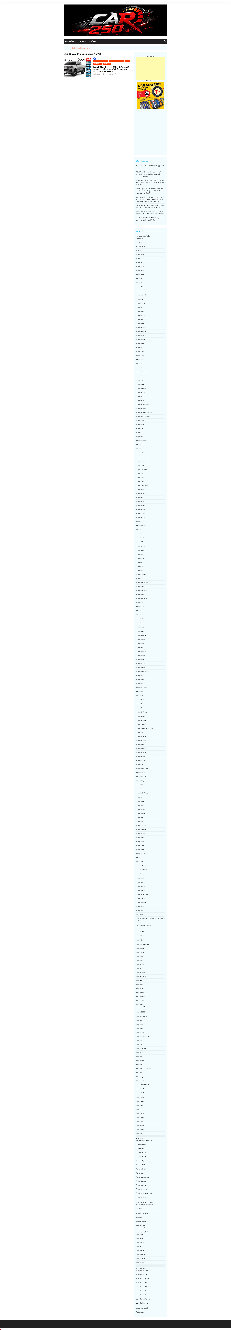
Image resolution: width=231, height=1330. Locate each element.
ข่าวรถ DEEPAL (140, 392)
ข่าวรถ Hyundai (140, 518)
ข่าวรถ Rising (140, 781)
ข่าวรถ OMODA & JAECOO (144, 728)
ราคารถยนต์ (82, 41)
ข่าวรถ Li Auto (140, 615)
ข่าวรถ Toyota (140, 854)
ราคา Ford (139, 968)
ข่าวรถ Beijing (140, 323)
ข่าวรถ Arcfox (140, 291)
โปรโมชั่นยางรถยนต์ (142, 1197)
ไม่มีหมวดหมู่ (140, 1312)
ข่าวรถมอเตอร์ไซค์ (141, 1228)
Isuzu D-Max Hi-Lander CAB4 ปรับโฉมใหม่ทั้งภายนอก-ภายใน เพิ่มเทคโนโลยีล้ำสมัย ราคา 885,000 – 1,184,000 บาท (111, 69)
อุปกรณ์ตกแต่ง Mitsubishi (144, 1287)
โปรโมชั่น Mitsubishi (142, 1177)
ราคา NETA (139, 1052)
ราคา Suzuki (140, 1101)
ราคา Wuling (140, 1125)
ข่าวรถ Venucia (140, 858)
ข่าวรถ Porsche (141, 752)
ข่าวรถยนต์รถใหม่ (70, 41)
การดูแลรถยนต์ (140, 246)
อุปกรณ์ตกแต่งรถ (141, 1268)
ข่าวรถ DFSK (140, 400)
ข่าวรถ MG (139, 676)
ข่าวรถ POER (140, 744)
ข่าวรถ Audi (139, 299)
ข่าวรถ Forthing (141, 441)
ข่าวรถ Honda (140, 501)
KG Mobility (139, 242)
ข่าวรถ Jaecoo (140, 546)
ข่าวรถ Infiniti (140, 534)
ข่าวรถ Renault (140, 773)
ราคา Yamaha (140, 1262)
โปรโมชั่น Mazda (141, 1169)
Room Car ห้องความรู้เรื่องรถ (144, 1202)
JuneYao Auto (140, 238)
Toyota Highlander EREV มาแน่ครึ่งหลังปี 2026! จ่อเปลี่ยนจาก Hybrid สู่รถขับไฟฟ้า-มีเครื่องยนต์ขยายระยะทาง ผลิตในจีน (150, 191)
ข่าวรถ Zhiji (139, 910)
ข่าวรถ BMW (140, 335)
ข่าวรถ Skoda (140, 805)
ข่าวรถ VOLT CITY (141, 870)
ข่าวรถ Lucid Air (141, 635)
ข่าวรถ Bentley (140, 327)
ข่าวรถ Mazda (140, 663)
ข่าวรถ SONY (140, 817)
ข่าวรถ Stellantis (141, 829)
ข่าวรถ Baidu (140, 311)
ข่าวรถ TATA (140, 846)
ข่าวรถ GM (139, 473)
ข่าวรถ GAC (139, 453)
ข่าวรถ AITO (140, 279)
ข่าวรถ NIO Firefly (141, 712)
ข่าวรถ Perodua (141, 736)
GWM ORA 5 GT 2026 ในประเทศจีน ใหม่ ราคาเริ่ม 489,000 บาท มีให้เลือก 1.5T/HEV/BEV (150, 207)
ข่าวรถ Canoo (140, 356)
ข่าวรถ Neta (140, 696)
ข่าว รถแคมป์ (140, 254)
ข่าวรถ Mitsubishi (141, 688)
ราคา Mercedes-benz (143, 1036)
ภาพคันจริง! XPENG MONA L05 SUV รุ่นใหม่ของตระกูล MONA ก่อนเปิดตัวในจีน (150, 219)
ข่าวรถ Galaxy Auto (142, 457)
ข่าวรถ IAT (139, 522)
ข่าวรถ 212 (139, 263)
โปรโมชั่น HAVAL (141, 1153)
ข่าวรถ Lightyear (141, 619)
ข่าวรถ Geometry (141, 469)
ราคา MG (139, 1040)
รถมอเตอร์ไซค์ (140, 1226)
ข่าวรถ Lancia (140, 586)
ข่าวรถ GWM (140, 481)
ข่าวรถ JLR (139, 566)
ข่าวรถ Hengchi (141, 493)
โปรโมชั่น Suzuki (141, 1185)
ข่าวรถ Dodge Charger (143, 404)
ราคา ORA (139, 1073)
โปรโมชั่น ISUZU (141, 1165)
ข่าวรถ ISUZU (97, 63)
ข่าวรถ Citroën (140, 376)
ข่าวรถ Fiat (139, 429)
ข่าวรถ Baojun (140, 315)
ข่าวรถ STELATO (141, 825)
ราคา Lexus (139, 1024)
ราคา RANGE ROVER (142, 1085)
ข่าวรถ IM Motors (141, 526)
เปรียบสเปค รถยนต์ (142, 1308)
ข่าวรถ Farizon (140, 420)
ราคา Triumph (140, 1258)
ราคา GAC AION (141, 976)
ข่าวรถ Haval (140, 489)
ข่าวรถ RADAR (140, 761)
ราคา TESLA (140, 1113)
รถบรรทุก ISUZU (141, 1007)
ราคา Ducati (140, 1242)
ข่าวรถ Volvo (140, 874)
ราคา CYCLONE (141, 1238)
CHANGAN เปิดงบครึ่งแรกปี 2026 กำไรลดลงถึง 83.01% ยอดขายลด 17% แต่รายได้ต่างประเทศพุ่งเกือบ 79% (150, 182)
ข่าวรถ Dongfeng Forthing (144, 412)
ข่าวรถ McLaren (141, 667)
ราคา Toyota (140, 1117)
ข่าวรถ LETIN (140, 607)
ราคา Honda (140, 993)
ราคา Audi (139, 928)
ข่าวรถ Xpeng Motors (142, 894)
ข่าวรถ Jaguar (140, 550)
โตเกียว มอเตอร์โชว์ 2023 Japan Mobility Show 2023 (150, 920)
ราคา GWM (139, 984)
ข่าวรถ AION (140, 275)
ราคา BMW (139, 936)
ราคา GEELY (140, 980)
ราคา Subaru (140, 1097)
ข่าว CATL (139, 250)
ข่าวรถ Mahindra (141, 651)
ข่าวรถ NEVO (140, 700)
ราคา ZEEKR (139, 1133)
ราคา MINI (139, 1044)
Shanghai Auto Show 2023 (144, 1141)
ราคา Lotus (139, 1028)
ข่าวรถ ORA (139, 732)
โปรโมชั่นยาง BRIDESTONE (144, 1193)
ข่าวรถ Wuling (140, 886)
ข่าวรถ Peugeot (141, 740)
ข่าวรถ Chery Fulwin (142, 368)
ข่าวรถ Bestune (141, 331)
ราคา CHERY (140, 948)
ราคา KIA (139, 1020)
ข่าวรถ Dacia (140, 384)
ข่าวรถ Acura (140, 267)
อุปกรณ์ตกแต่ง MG (141, 1283)
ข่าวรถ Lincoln (140, 623)
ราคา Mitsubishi (141, 1048)
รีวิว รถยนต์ (139, 914)
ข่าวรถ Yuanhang (141, 902)
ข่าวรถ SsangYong (141, 821)
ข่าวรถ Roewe (140, 789)
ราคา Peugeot (140, 1077)
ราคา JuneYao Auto (142, 1016)
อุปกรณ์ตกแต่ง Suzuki (142, 1295)
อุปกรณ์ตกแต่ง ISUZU (142, 1275)
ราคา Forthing (140, 972)
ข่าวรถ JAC (139, 542)
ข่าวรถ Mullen (140, 692)
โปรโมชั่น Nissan (141, 1181)
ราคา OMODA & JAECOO (144, 1069)
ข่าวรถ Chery (140, 364)
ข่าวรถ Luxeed (140, 639)
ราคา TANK (139, 1105)
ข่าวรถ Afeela (140, 271)
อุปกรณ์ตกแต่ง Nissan (142, 1291)
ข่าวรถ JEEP (139, 554)
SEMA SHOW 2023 (142, 1214)
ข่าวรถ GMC (140, 477)
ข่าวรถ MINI (139, 684)
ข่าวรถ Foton (140, 445)
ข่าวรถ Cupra (140, 380)
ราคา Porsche (140, 1081)
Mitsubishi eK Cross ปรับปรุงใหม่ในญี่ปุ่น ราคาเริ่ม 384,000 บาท (150, 167)
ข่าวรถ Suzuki (140, 837)
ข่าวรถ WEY (139, 882)
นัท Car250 (98, 74)
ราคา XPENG (140, 1129)
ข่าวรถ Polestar (141, 748)
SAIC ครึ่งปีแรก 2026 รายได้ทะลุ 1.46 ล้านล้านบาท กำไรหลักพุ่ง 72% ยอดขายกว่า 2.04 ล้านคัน (150, 213)
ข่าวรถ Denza (140, 396)
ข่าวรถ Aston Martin (142, 295)
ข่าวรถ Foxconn (141, 449)
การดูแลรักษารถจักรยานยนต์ (144, 1204)
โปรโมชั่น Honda (141, 1157)
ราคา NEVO (139, 1056)
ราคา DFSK (139, 960)
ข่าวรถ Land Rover (141, 590)
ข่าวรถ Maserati (141, 655)
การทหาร (139, 1218)
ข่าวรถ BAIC (139, 307)
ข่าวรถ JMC (139, 570)
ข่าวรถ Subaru (140, 833)
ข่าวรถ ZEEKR (140, 906)
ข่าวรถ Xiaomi (140, 890)
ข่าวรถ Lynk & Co (141, 647)
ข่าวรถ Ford (139, 437)
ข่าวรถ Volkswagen (142, 866)
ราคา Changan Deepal (143, 944)
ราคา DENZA (140, 956)
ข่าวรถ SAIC (139, 797)
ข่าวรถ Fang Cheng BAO (143, 416)
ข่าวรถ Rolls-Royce (142, 793)
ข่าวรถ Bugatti (140, 339)
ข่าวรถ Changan (141, 360)
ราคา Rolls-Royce (141, 1093)
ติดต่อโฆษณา (93, 41)
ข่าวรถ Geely (140, 461)
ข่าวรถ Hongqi (140, 505)
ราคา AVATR (140, 932)
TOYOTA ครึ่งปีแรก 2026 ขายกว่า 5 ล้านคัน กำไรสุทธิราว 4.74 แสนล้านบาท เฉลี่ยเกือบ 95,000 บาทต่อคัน (149, 174)
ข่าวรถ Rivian (140, 785)
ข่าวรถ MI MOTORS (142, 680)
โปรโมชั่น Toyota (141, 1189)
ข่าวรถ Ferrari (140, 424)
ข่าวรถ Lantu (140, 595)
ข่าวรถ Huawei (140, 510)
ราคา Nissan (140, 1061)
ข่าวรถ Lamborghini (142, 582)
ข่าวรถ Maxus (140, 659)
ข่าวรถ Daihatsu (141, 388)
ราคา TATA (139, 1109)
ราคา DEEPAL (140, 952)
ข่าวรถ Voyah (140, 878)
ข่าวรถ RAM (139, 765)
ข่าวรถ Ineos (140, 530)
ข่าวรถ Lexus (140, 611)
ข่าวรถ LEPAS (140, 603)
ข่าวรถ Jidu (139, 562)
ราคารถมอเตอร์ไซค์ (142, 1232)
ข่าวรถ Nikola (140, 704)
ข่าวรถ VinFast (140, 862)
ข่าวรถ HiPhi (139, 497)
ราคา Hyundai (140, 997)
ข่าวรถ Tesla (140, 850)
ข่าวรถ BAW (139, 319)
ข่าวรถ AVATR (140, 303)
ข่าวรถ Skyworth (141, 809)
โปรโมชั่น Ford (140, 1149)
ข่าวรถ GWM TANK (142, 485)
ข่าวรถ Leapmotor (141, 599)
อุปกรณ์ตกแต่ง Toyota (143, 1299)
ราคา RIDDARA (140, 1089)
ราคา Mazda (140, 1032)
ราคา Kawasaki (140, 1254)
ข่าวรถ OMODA (140, 724)
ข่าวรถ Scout (140, 801)
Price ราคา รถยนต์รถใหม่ (116, 61)
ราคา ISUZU (107, 63)
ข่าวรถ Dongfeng (141, 408)
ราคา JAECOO (140, 1012)
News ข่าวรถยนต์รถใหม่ (100, 61)
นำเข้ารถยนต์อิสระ (141, 1222)
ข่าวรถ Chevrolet (141, 372)
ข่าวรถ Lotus (140, 631)
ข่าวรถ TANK (140, 842)
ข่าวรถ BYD (139, 348)
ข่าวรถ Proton (140, 756)
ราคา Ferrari (140, 964)
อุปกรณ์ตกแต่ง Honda (142, 1271)
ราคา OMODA (140, 1065)
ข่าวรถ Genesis (141, 465)
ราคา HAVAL (140, 989)
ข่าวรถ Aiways (140, 283)
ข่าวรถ (127, 61)
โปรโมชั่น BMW (141, 1145)
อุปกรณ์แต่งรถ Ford (142, 1303)
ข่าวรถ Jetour (140, 558)
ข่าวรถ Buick (140, 344)
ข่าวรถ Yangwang (141, 898)
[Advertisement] (150, 68)
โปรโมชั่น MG (140, 1173)
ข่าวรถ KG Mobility (141, 574)
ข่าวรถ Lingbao (140, 627)
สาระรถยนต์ (139, 1209)
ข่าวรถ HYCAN (140, 514)
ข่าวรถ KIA (139, 578)
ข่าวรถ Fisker (140, 433)
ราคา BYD (139, 940)
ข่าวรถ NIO (139, 708)
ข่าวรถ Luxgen (140, 643)
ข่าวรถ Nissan (140, 716)
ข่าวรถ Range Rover (142, 769)
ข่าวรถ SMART (140, 813)
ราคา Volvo (139, 1121)
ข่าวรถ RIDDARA (141, 777)
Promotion (139, 1138)
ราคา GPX (139, 1246)
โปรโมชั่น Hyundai (141, 1161)
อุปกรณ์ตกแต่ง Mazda (142, 1279)
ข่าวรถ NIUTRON (141, 720)
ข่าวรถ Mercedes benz (143, 671)
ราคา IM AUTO (140, 1001)
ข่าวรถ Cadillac (140, 352)
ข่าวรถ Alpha (140, 287)
